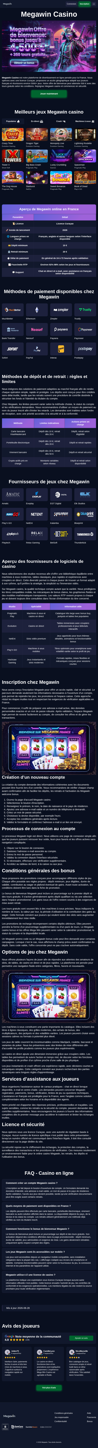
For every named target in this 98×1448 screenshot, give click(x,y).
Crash (59, 121)
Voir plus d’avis (49, 1388)
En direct (35, 121)
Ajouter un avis (81, 1338)
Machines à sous (83, 121)
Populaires (11, 121)
